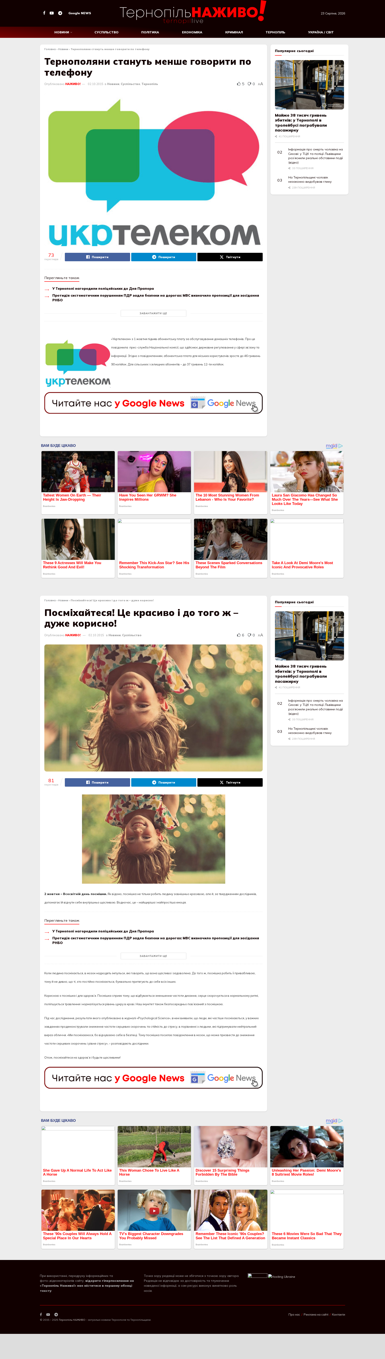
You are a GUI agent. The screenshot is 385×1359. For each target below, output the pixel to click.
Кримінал (234, 32)
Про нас (294, 1314)
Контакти (338, 1314)
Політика (150, 32)
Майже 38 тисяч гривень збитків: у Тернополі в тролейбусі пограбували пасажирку (301, 123)
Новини (61, 32)
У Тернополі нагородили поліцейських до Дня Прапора (103, 288)
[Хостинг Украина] (281, 1276)
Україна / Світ (321, 32)
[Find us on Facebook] (44, 13)
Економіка (192, 32)
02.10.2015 (95, 84)
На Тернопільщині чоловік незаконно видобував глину (310, 179)
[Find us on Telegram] (60, 13)
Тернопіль (275, 32)
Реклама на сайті (316, 1314)
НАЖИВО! (73, 84)
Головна (50, 49)
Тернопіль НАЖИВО (72, 1319)
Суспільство (106, 32)
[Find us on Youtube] (52, 13)
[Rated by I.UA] (257, 1276)
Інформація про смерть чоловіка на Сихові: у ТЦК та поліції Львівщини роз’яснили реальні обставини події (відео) (315, 155)
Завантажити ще (153, 313)
